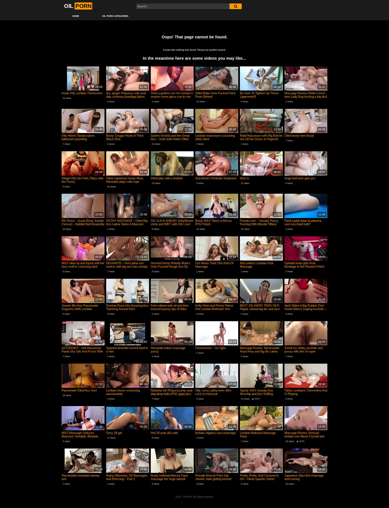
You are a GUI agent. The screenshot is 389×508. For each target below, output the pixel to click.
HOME (75, 16)
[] (236, 6)
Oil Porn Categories (115, 16)
